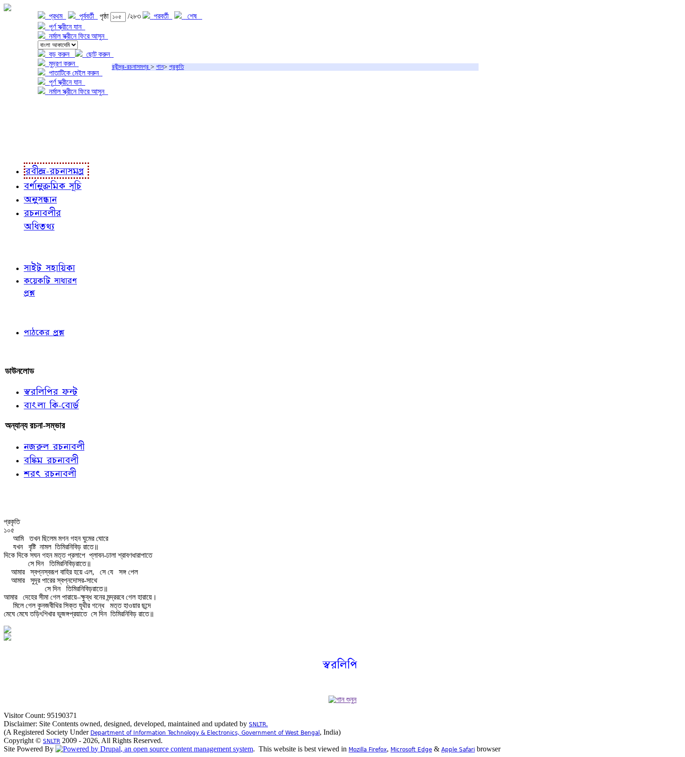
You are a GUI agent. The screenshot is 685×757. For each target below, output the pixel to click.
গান (160, 66)
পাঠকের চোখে (24, 312)
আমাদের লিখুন (25, 352)
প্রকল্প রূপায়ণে (25, 130)
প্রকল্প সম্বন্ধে (26, 110)
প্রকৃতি (176, 66)
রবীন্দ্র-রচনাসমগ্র (131, 66)
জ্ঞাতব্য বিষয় (22, 246)
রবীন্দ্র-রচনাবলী (26, 149)
